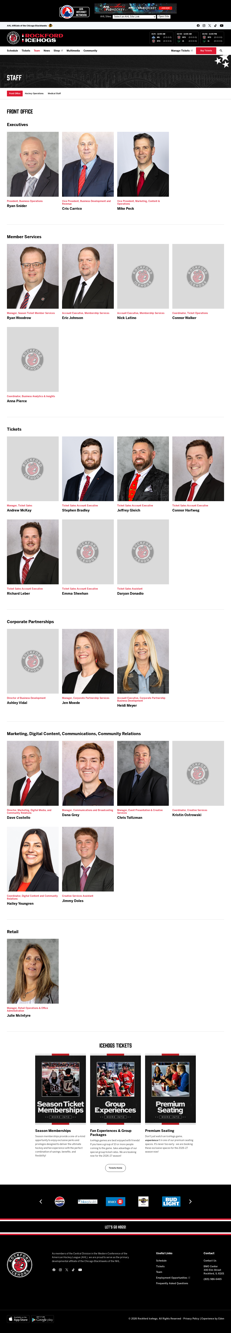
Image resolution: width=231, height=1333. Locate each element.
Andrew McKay (19, 510)
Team (37, 51)
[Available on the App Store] (18, 1319)
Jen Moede (71, 703)
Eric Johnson (72, 318)
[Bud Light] (143, 1201)
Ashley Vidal (17, 703)
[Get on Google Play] (42, 1319)
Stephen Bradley (76, 510)
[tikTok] (215, 26)
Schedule (12, 51)
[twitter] (210, 26)
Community (90, 51)
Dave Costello (18, 817)
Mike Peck (125, 208)
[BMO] (87, 1201)
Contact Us (210, 1261)
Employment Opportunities (171, 1278)
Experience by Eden (212, 1319)
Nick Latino (126, 318)
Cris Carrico (72, 208)
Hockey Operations (34, 94)
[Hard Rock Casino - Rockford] (115, 1201)
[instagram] (204, 26)
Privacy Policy (191, 1319)
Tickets (26, 51)
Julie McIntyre (19, 1015)
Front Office (14, 94)
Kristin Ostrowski (186, 815)
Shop (57, 51)
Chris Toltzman (129, 817)
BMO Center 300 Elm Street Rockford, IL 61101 (214, 1270)
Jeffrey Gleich (128, 510)
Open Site (163, 17)
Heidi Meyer (127, 705)
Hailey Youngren (20, 903)
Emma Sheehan (75, 593)
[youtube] (221, 26)
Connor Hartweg (185, 510)
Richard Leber (18, 593)
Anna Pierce (17, 401)
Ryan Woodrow (19, 318)
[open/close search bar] (221, 51)
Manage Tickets (180, 51)
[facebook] (198, 26)
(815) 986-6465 (213, 1279)
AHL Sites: (106, 17)
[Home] (35, 38)
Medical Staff (54, 94)
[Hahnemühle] (171, 1201)
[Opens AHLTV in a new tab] (136, 8)
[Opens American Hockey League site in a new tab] (74, 12)
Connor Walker (184, 318)
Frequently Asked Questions (172, 1284)
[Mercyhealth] (60, 1201)
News (47, 51)
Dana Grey (70, 815)
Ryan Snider (17, 206)
